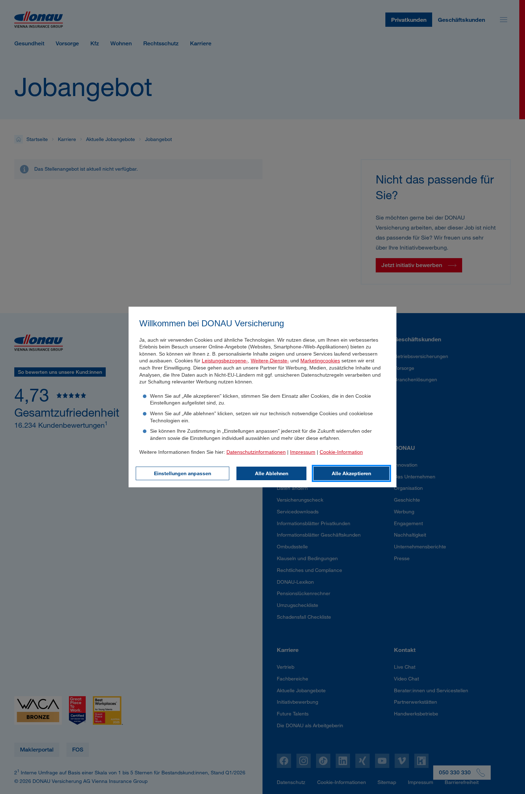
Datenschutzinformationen (256, 452)
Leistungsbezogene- (225, 360)
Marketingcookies (320, 360)
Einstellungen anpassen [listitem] (182, 473)
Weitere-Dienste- (270, 360)
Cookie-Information (341, 452)
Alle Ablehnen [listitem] (271, 473)
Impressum (302, 452)
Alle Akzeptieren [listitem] (351, 473)
